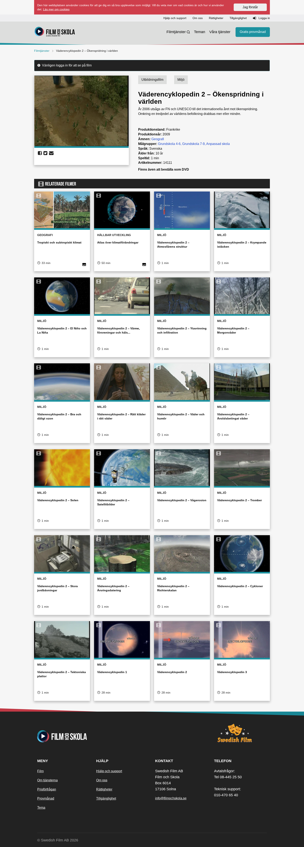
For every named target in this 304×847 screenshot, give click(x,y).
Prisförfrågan (46, 789)
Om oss (101, 780)
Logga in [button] (264, 18)
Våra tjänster (219, 32)
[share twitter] (45, 153)
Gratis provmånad (253, 32)
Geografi (157, 139)
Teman (199, 32)
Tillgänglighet (106, 798)
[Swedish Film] (240, 733)
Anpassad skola (218, 144)
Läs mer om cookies (56, 9)
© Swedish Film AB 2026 (57, 840)
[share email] (51, 153)
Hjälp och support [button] (174, 18)
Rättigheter (104, 789)
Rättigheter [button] (216, 18)
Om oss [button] (198, 18)
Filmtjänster (176, 32)
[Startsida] (54, 32)
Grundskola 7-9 (193, 144)
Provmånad (45, 798)
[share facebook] (39, 153)
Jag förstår (250, 7)
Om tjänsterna (47, 780)
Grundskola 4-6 (169, 144)
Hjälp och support (109, 771)
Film (40, 771)
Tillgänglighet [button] (238, 18)
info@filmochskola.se (171, 798)
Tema (41, 807)
